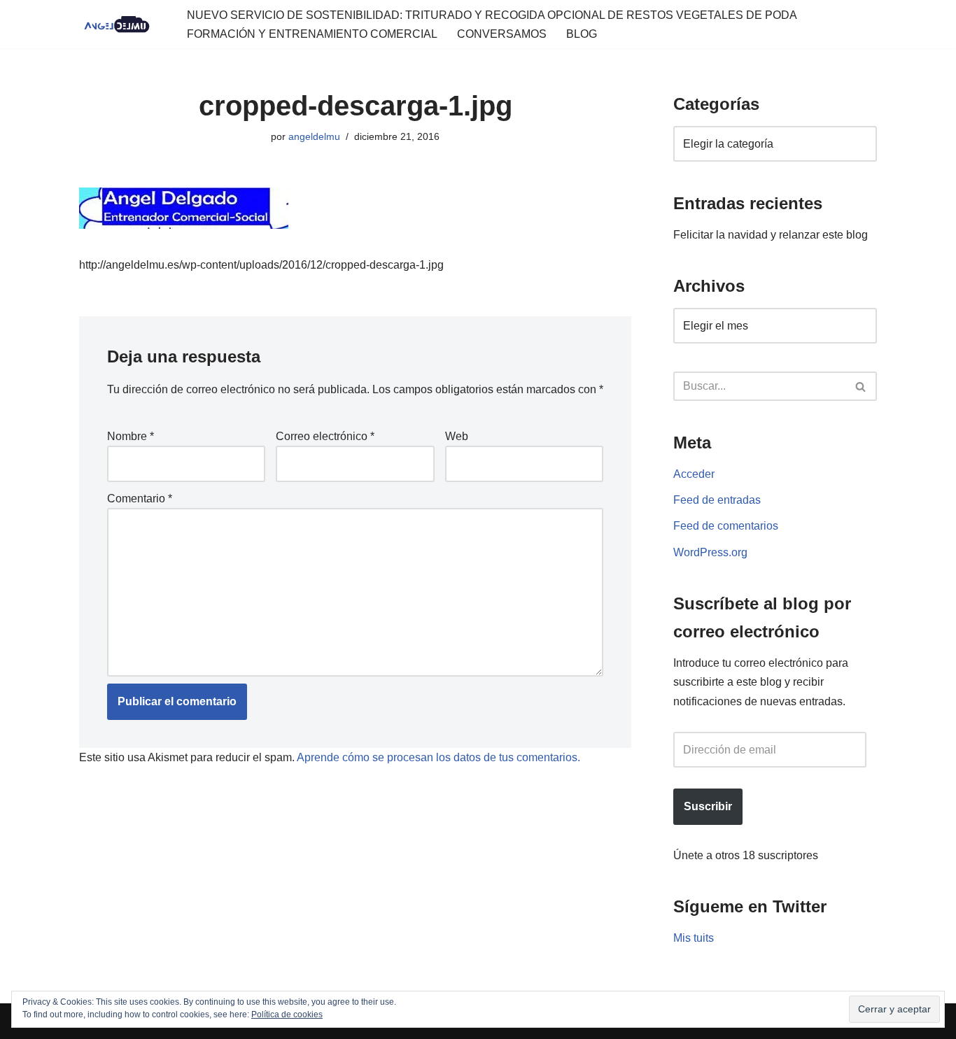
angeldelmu (314, 136)
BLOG (581, 34)
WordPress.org (710, 552)
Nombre (130, 436)
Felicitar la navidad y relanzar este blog (770, 235)
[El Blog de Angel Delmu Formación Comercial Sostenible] (121, 24)
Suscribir (708, 806)
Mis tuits (693, 938)
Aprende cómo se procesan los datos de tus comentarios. (438, 757)
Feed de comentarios (725, 526)
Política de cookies (287, 1014)
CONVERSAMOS (502, 34)
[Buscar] (861, 386)
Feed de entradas (717, 500)
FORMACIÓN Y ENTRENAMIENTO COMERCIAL (312, 34)
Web (456, 436)
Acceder (694, 474)
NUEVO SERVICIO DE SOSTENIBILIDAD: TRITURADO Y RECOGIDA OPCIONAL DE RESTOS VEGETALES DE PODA (492, 15)
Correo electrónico (325, 436)
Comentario (139, 498)
